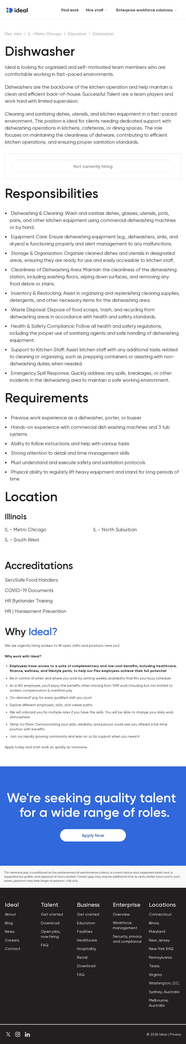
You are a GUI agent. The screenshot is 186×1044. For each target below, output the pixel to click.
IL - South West (22, 540)
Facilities (85, 931)
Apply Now (93, 835)
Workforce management (125, 925)
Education (77, 33)
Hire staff (94, 10)
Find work (70, 10)
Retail (82, 957)
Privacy (175, 1034)
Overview (121, 914)
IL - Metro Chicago (45, 33)
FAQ (44, 945)
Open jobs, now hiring (51, 934)
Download (50, 923)
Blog (9, 923)
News (10, 931)
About (10, 914)
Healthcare (87, 940)
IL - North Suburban (115, 529)
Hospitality (86, 948)
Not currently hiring (93, 166)
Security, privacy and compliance (127, 939)
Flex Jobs (13, 33)
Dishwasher (103, 33)
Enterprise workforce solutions (144, 10)
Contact (12, 948)
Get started (52, 914)
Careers (12, 940)
